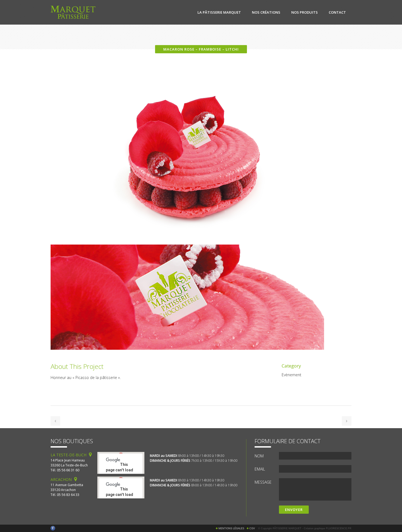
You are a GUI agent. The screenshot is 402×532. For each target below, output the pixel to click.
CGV (252, 528)
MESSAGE (263, 482)
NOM (259, 455)
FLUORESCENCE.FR (338, 528)
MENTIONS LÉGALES (231, 528)
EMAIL (260, 469)
